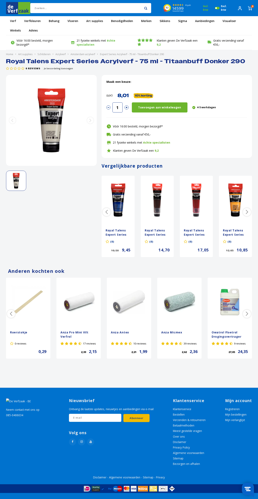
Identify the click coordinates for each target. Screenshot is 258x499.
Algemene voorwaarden (188, 453)
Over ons (179, 436)
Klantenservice (182, 409)
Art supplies (94, 21)
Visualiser (229, 21)
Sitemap (178, 458)
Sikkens (165, 21)
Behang (54, 21)
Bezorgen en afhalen (186, 464)
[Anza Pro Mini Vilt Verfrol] (78, 302)
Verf (13, 21)
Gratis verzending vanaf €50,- (228, 42)
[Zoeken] (145, 8)
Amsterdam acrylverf (83, 54)
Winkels (15, 30)
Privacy (160, 477)
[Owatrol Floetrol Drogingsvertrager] (230, 302)
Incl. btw (205, 8)
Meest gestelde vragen (187, 431)
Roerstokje (18, 332)
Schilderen (44, 54)
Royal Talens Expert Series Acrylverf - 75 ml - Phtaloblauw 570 (116, 232)
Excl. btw (224, 8)
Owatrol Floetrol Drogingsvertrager (226, 334)
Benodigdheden (122, 21)
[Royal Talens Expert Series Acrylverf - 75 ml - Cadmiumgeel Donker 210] (235, 200)
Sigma (182, 21)
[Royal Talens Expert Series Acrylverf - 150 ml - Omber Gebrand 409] (157, 200)
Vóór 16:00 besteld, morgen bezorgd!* (35, 42)
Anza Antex (120, 332)
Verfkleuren (32, 21)
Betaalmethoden (183, 425)
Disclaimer (179, 442)
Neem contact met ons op (23, 410)
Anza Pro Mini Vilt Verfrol (74, 334)
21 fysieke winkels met (96, 42)
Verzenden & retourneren (189, 420)
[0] (250, 8)
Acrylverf (60, 54)
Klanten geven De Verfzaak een (177, 42)
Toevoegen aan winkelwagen (159, 107)
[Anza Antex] (129, 302)
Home (9, 54)
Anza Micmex (171, 332)
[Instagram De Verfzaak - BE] (81, 441)
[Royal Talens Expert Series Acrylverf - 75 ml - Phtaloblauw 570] (118, 200)
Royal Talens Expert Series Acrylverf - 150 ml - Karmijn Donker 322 (195, 232)
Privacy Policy (181, 447)
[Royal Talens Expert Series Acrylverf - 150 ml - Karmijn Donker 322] (196, 200)
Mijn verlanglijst (235, 420)
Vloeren (73, 21)
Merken (146, 21)
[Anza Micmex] (179, 302)
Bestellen (179, 414)
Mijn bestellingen (236, 414)
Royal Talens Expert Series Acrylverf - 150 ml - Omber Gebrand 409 (156, 232)
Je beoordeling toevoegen (58, 68)
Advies (33, 30)
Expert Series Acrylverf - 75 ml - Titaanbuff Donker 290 (132, 54)
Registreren (232, 409)
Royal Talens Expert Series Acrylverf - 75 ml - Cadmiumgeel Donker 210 (234, 232)
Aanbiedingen (204, 21)
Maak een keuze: (118, 82)
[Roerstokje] (28, 302)
